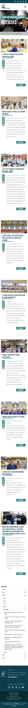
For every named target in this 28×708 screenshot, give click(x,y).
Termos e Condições (13, 696)
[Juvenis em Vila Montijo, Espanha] (14, 407)
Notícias (8, 33)
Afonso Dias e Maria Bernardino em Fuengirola (13, 638)
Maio (4, 601)
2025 (14, 655)
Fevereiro (14, 609)
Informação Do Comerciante (13, 699)
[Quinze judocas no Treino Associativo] (14, 346)
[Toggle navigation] (25, 7)
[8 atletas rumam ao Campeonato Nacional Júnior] (14, 160)
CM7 (7, 703)
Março (14, 606)
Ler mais (20, 85)
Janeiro (14, 652)
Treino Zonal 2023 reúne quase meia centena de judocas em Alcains (13, 626)
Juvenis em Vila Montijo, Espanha (13, 642)
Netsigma (16, 703)
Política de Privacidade (14, 693)
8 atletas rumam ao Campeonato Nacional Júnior (15, 630)
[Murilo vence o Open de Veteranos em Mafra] (14, 102)
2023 (13, 33)
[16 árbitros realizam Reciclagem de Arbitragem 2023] (14, 286)
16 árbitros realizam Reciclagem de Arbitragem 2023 (13, 622)
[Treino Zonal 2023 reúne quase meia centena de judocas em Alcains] (14, 226)
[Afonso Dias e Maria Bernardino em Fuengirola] (14, 463)
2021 (14, 589)
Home (3, 33)
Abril (14, 604)
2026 (14, 658)
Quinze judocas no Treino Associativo (14, 634)
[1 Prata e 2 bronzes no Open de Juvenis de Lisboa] (14, 45)
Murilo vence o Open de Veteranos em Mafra (14, 613)
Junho (4, 598)
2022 (14, 592)
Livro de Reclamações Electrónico (14, 697)
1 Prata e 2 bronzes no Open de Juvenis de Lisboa (15, 617)
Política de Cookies (13, 694)
